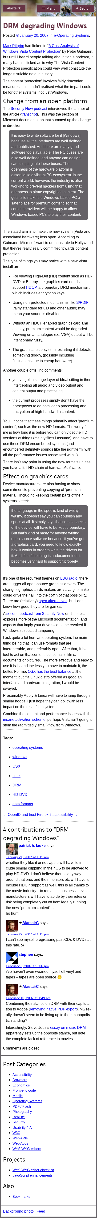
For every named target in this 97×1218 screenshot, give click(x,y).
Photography (22, 1112)
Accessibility (22, 1075)
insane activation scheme (24, 719)
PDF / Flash (21, 1106)
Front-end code (24, 1090)
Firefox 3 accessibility (57, 815)
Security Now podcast (29, 109)
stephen (26, 955)
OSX (16, 766)
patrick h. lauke (32, 846)
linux (16, 776)
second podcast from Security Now (35, 614)
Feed (40, 1211)
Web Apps (20, 1143)
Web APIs (20, 1138)
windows (19, 757)
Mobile (17, 1096)
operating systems (27, 747)
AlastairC (14, 8)
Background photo (18, 1211)
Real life (18, 1117)
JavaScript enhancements (32, 1175)
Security (18, 1122)
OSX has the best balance (49, 671)
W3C (16, 1133)
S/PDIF (82, 302)
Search (85, 8)
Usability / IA (22, 1128)
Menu (51, 8)
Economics (21, 1085)
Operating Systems (73, 35)
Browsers (19, 1080)
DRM (16, 785)
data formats (22, 804)
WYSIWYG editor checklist (33, 1170)
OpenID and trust (19, 815)
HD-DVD (20, 795)
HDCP (31, 287)
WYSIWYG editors (26, 1149)
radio (68, 578)
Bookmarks (21, 1196)
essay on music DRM (68, 1028)
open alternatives (53, 601)
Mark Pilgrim (13, 46)
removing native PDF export (53, 1009)
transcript (29, 114)
